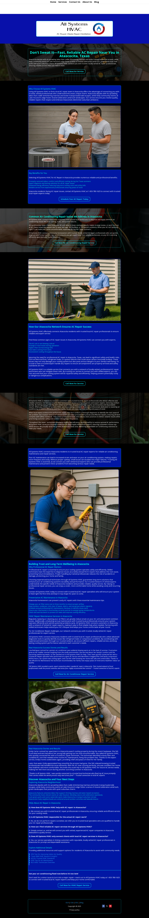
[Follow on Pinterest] (110, 906)
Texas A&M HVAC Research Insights (44, 856)
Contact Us (74, 2)
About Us (87, 2)
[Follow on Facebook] (103, 906)
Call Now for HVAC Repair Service (74, 885)
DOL (77, 903)
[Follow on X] (107, 906)
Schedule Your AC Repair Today (74, 199)
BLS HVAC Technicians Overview (43, 862)
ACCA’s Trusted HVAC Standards (43, 858)
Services (62, 2)
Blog (96, 2)
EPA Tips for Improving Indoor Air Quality (46, 854)
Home (53, 2)
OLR (67, 903)
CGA (71, 903)
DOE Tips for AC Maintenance (42, 860)
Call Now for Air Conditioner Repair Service (74, 674)
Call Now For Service (75, 71)
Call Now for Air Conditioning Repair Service (74, 243)
